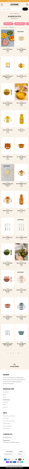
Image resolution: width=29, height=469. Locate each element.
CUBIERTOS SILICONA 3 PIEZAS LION (7, 77)
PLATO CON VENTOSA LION (7, 50)
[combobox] (14, 9)
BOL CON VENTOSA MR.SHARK (21, 344)
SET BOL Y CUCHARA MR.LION (7, 104)
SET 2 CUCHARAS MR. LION (21, 104)
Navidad (5, 407)
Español (20, 454)
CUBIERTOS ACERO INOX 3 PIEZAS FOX (7, 184)
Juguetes (5, 402)
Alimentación (16, 13)
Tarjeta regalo (6, 423)
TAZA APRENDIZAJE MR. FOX (21, 184)
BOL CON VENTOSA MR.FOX (21, 158)
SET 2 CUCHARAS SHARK (21, 237)
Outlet (4, 404)
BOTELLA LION (21, 130)
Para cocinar (20, 23)
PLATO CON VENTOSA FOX (7, 158)
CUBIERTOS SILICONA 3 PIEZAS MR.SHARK (7, 344)
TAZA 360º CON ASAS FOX (7, 211)
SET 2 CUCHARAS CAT (7, 237)
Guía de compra (7, 426)
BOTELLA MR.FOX (21, 210)
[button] (1, 4)
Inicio (11, 13)
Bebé (4, 394)
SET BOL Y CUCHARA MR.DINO (7, 264)
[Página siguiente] (21, 353)
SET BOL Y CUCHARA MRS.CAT (7, 291)
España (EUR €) (8, 454)
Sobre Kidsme (6, 428)
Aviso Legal (6, 418)
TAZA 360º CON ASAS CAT (21, 291)
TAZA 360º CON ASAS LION (7, 131)
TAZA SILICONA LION (21, 76)
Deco (4, 397)
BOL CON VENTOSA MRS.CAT (7, 318)
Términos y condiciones (9, 415)
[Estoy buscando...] (25, 9)
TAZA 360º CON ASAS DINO (21, 264)
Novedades (6, 392)
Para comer (8, 23)
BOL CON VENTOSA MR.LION (21, 50)
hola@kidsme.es (7, 437)
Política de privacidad (8, 420)
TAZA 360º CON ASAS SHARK (21, 318)
